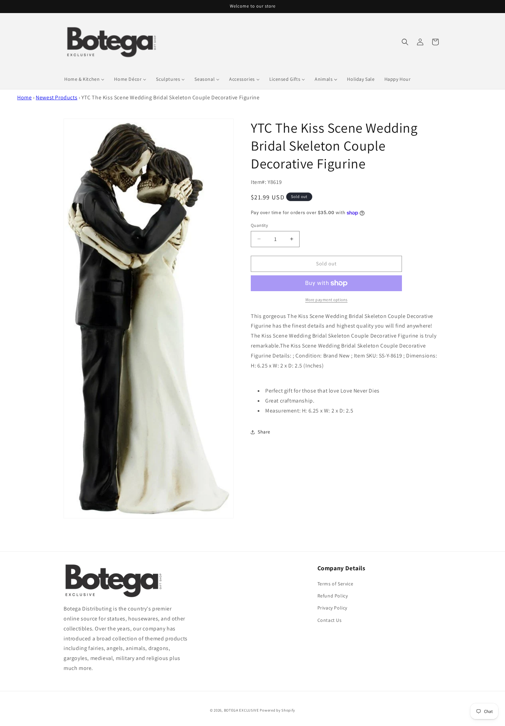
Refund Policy (332, 596)
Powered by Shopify (277, 710)
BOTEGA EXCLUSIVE (241, 710)
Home (24, 97)
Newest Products (56, 97)
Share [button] (264, 432)
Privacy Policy (332, 608)
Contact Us (329, 620)
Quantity (259, 225)
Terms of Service (335, 584)
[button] (405, 42)
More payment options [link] (326, 299)
